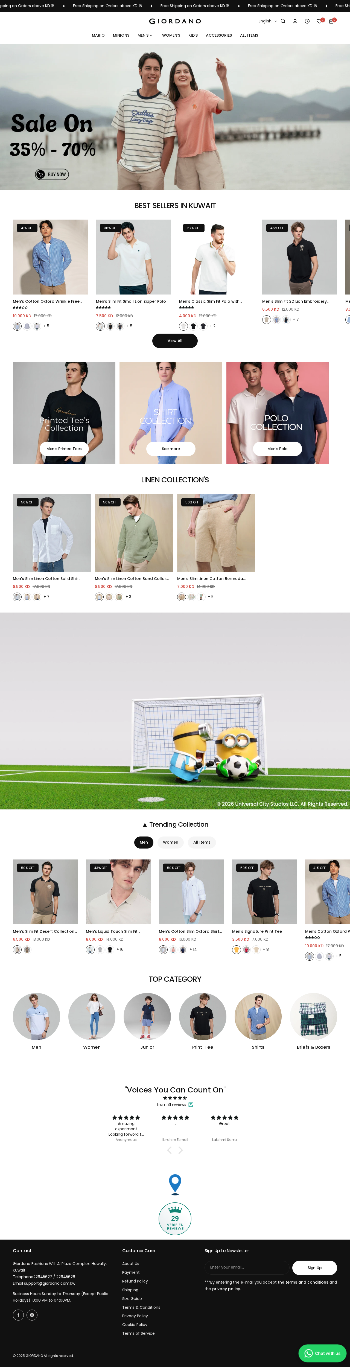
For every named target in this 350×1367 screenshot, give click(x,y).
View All (175, 340)
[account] (295, 21)
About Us (130, 1263)
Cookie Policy (134, 1324)
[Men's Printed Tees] (64, 413)
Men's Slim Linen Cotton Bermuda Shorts (210, 579)
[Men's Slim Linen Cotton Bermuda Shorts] (216, 533)
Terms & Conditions (141, 1307)
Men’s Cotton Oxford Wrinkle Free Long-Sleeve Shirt (46, 301)
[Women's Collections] (92, 1016)
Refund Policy (135, 1281)
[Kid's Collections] (147, 1016)
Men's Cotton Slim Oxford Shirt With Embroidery (189, 931)
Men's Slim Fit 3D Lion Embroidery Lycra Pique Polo (294, 301)
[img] (175, 1098)
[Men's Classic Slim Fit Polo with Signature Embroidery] (216, 257)
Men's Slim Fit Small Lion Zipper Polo (131, 301)
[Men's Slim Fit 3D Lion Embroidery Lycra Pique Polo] (299, 257)
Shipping (130, 1290)
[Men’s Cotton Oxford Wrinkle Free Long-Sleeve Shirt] (50, 257)
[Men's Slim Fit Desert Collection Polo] (45, 891)
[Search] (283, 21)
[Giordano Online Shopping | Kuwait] (175, 21)
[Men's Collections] (36, 1016)
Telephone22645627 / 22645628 (44, 1276)
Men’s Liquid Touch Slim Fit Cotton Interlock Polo (112, 931)
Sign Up (315, 1267)
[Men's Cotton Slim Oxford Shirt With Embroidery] (191, 891)
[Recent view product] (307, 21)
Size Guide (132, 1298)
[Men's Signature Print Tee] (264, 891)
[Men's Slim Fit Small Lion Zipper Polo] (133, 257)
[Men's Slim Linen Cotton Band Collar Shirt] (134, 533)
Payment (131, 1272)
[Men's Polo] (277, 413)
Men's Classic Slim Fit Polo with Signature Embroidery (209, 301)
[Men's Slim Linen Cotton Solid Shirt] (52, 533)
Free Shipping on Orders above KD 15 (49, 5)
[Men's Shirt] (170, 413)
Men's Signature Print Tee (257, 931)
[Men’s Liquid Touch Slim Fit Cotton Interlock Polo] (118, 891)
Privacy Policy (135, 1316)
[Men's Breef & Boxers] (313, 1016)
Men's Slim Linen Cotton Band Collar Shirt (130, 579)
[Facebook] (18, 1315)
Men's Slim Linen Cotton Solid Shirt (46, 578)
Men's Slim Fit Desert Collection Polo (43, 931)
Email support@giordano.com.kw (44, 1283)
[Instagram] (32, 1315)
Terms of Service (138, 1333)
